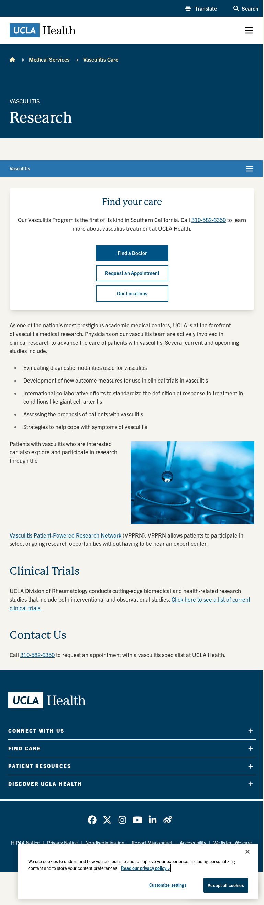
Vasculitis (20, 168)
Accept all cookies (226, 885)
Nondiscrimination (104, 843)
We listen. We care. (233, 843)
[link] (92, 819)
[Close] (247, 851)
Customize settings (167, 885)
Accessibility (193, 843)
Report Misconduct (152, 843)
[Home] (12, 59)
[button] (201, 8)
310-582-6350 (208, 219)
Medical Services (49, 59)
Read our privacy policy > (145, 868)
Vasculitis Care (100, 59)
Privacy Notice (62, 843)
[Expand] (250, 731)
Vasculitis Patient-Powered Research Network (65, 535)
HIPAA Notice (25, 843)
